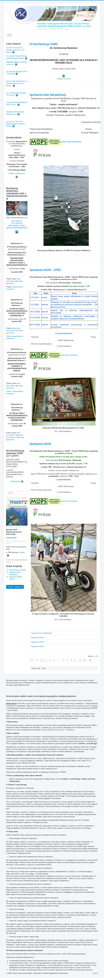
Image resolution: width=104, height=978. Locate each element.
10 (80, 660)
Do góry (95, 973)
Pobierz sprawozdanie (17, 173)
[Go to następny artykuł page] (85, 660)
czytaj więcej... (12, 537)
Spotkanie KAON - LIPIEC (45, 270)
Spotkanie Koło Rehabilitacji (48, 95)
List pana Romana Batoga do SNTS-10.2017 (16, 103)
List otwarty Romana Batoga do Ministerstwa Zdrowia (16, 57)
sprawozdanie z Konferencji (15, 287)
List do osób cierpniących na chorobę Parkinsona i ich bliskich (16, 83)
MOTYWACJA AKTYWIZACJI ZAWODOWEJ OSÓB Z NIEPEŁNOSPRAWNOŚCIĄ (16, 224)
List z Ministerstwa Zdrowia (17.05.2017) (16, 94)
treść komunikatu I (13, 433)
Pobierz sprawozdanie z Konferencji (15, 337)
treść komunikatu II (14, 436)
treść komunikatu (13, 279)
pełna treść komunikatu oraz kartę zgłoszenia (14, 330)
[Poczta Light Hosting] (15, 586)
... (59, 660)
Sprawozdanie (15, 481)
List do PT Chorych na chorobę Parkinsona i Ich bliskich (15, 49)
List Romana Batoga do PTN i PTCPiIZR (16, 72)
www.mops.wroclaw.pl (71, 141)
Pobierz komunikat (64, 78)
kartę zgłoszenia (14, 282)
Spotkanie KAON (40, 444)
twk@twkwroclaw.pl (54, 729)
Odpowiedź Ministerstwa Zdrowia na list (15, 112)
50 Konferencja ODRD (44, 44)
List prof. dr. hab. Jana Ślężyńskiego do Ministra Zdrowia (15, 123)
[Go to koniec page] (90, 660)
